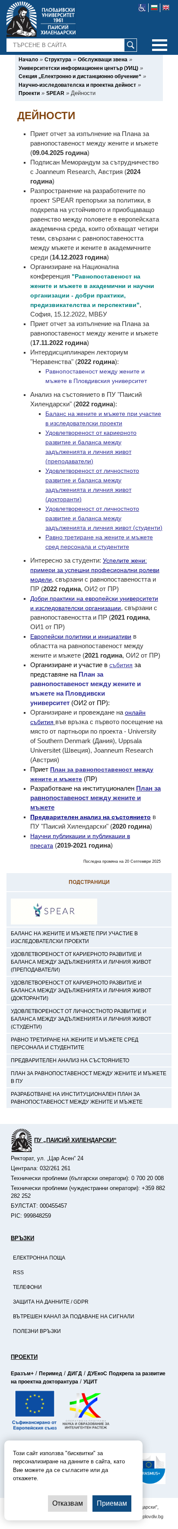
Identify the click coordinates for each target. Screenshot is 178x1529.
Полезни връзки (37, 1331)
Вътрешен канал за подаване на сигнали (73, 1317)
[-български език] (154, 7)
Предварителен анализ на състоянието (70, 1060)
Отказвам (67, 1503)
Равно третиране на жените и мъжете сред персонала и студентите (74, 1044)
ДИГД (74, 1374)
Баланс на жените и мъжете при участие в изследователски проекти (74, 937)
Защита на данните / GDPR (51, 1302)
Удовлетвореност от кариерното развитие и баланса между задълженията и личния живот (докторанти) (81, 990)
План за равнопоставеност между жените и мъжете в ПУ (88, 1077)
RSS (18, 1272)
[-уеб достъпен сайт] (142, 7)
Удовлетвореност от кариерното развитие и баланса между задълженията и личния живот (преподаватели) (81, 962)
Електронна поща (39, 1258)
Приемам (112, 1503)
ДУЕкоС (97, 1374)
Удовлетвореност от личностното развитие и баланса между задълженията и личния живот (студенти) (81, 1019)
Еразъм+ (22, 1374)
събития (121, 665)
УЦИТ (90, 1382)
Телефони (27, 1287)
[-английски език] (166, 7)
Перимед (50, 1374)
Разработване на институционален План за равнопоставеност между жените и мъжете (77, 1098)
